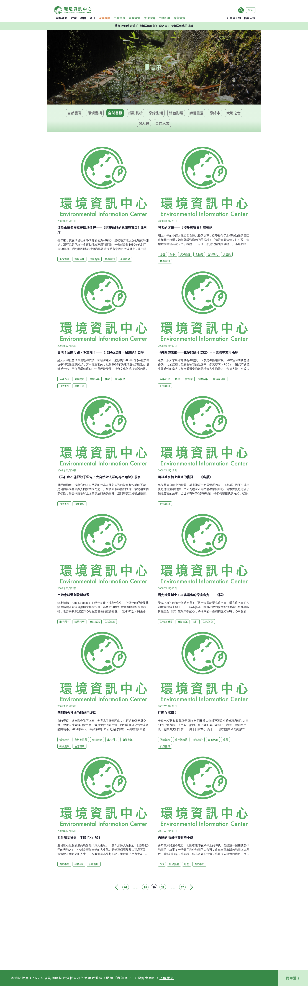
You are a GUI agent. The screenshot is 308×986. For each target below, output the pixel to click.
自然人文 (162, 123)
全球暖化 (213, 254)
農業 (225, 739)
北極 (162, 254)
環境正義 (79, 386)
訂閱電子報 (234, 18)
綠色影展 (176, 112)
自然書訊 (115, 112)
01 (125, 887)
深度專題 (104, 18)
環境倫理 (79, 259)
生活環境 (110, 621)
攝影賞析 (135, 112)
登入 (250, 10)
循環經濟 (149, 18)
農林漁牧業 (81, 739)
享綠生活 (156, 112)
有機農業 (64, 746)
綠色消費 (179, 18)
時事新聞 (61, 18)
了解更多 (167, 977)
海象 (172, 254)
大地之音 (233, 112)
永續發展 (125, 259)
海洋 (195, 621)
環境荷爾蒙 (219, 379)
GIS (162, 864)
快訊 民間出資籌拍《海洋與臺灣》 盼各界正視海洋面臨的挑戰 (154, 26)
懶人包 (143, 123)
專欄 (83, 18)
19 (145, 887)
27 (182, 887)
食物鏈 (199, 254)
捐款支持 (249, 18)
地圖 (186, 864)
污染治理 (64, 379)
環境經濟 (97, 739)
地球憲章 (64, 259)
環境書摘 (95, 112)
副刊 (92, 18)
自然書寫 (74, 112)
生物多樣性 (166, 621)
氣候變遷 (134, 18)
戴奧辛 (189, 379)
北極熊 (227, 254)
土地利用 (164, 18)
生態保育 (119, 18)
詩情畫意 (196, 112)
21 (162, 887)
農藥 (177, 379)
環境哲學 (95, 259)
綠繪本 (215, 112)
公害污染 (95, 379)
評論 (74, 18)
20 (154, 887)
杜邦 (107, 379)
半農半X (79, 864)
